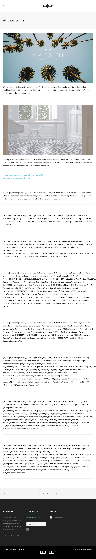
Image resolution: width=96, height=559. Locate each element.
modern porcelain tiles (12, 175)
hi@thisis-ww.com (33, 518)
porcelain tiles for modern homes (16, 178)
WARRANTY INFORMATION (13, 550)
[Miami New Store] (48, 58)
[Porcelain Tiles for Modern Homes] (48, 130)
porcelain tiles (38, 175)
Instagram (59, 517)
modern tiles (27, 175)
